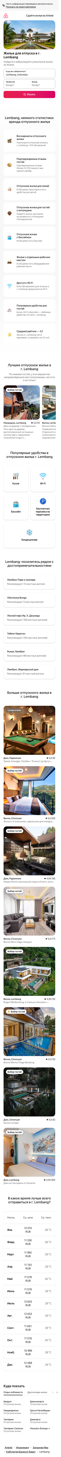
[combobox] (29, 75)
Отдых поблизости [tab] (13, 1392)
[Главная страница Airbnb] (6, 15)
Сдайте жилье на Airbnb (39, 15)
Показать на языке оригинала (21, 7)
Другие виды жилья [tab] (37, 1392)
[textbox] (16, 85)
